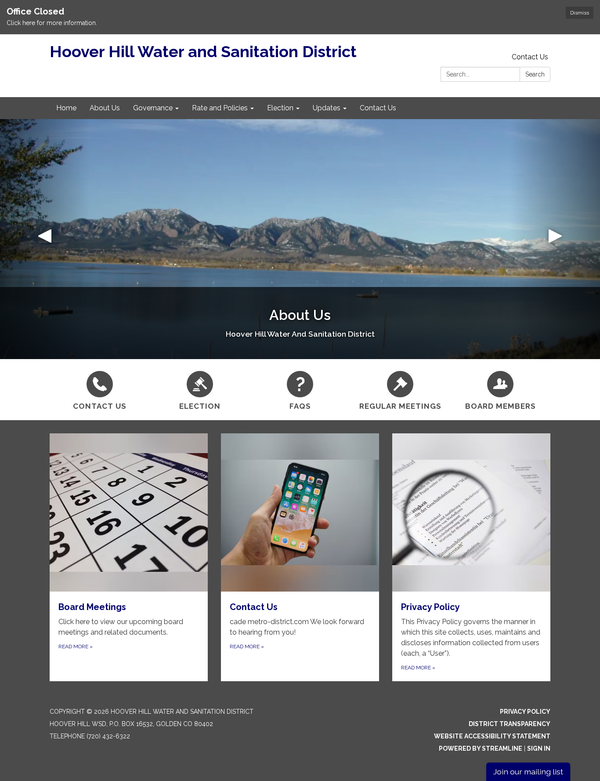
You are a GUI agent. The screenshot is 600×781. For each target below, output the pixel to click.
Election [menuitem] (280, 108)
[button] (45, 239)
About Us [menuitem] (105, 108)
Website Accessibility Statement (492, 736)
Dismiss (579, 13)
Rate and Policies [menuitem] (220, 108)
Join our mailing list (528, 771)
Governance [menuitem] (153, 108)
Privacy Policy (525, 711)
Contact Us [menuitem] (378, 108)
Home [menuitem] (66, 108)
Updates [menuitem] (326, 108)
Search (535, 74)
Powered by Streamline (480, 748)
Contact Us (530, 57)
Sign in (538, 748)
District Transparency (509, 723)
